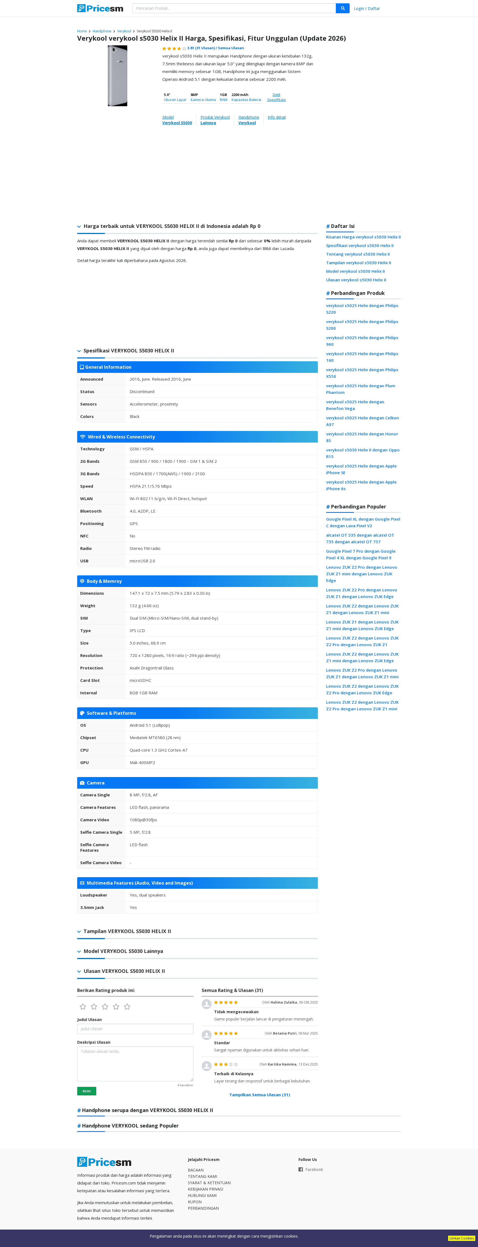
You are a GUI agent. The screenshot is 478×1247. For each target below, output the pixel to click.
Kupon (195, 1201)
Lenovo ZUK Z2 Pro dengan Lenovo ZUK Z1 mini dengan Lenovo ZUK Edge (361, 573)
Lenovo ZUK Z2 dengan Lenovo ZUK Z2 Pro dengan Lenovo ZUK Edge (362, 689)
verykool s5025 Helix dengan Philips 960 (362, 341)
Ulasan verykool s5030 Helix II (356, 279)
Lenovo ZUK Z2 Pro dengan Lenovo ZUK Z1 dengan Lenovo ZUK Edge (361, 593)
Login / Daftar (367, 8)
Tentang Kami (202, 1176)
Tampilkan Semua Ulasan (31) (259, 1094)
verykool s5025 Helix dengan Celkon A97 (362, 421)
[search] (343, 8)
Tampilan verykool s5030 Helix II (358, 262)
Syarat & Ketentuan (209, 1182)
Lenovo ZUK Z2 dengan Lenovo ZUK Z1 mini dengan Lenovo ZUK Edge (362, 657)
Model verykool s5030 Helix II (355, 271)
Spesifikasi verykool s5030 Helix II (360, 245)
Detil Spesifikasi (276, 97)
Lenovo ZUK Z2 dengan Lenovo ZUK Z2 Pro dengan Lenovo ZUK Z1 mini (362, 705)
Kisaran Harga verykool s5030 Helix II (363, 237)
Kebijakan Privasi (205, 1189)
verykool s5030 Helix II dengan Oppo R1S (363, 453)
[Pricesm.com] (100, 9)
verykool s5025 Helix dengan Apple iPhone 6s (361, 485)
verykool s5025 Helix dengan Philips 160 (362, 357)
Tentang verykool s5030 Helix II (358, 254)
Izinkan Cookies (462, 1238)
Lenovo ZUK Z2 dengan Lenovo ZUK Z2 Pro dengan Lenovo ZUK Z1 (362, 641)
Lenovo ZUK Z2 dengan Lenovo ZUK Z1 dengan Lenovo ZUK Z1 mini (362, 609)
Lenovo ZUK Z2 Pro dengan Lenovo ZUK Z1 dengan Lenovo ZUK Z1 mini (362, 673)
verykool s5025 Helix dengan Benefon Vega (355, 405)
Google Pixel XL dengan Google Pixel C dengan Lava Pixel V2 (363, 522)
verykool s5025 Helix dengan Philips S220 (362, 309)
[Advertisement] (363, 131)
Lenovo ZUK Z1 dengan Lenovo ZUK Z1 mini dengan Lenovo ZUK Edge (362, 625)
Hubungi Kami (202, 1195)
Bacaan (196, 1170)
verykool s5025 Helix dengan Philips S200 (362, 325)
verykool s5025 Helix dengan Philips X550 (362, 373)
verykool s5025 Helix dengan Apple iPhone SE (361, 469)
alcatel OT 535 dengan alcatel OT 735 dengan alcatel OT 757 (360, 538)
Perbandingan (203, 1208)
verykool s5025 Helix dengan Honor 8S (362, 437)
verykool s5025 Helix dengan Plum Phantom (360, 389)
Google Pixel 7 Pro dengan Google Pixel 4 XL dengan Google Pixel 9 (361, 554)
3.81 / (202, 47)
